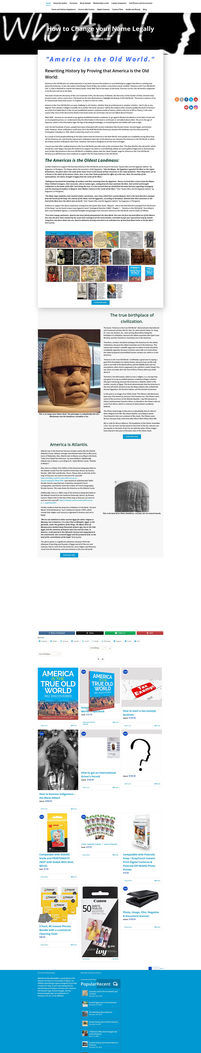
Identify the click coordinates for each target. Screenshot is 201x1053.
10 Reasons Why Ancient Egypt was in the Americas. (103, 1033)
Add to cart (44, 725)
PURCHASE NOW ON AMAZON (89, 723)
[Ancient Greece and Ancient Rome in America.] (85, 1044)
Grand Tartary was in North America (103, 1022)
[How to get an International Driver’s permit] (100, 34)
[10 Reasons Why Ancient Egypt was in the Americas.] (85, 1033)
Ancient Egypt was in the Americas (102, 1002)
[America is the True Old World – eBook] (58, 687)
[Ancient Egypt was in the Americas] (85, 1004)
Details (74, 725)
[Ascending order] (110, 648)
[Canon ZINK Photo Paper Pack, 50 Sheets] (100, 912)
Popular (88, 984)
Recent (103, 984)
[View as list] (102, 659)
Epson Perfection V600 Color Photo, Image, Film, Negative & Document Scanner (141, 912)
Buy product (44, 877)
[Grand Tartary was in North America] (85, 1023)
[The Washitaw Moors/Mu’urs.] (85, 1013)
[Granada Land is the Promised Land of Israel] (85, 993)
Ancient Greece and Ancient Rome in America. (103, 1043)
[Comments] (115, 983)
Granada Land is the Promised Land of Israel (103, 992)
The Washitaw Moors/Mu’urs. (100, 1012)
